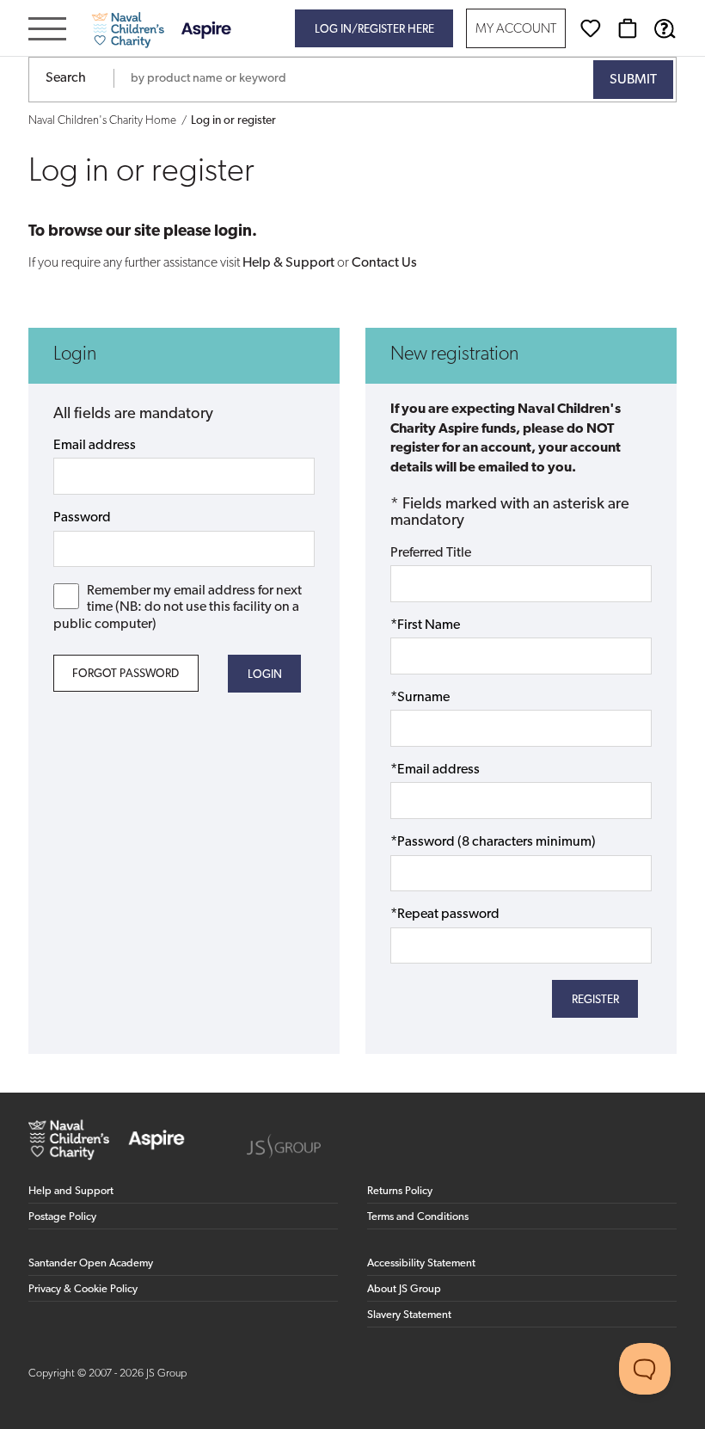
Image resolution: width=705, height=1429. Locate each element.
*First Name (425, 625)
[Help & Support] (665, 28)
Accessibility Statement (421, 1263)
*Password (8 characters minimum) (493, 842)
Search (66, 78)
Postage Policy (62, 1217)
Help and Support (70, 1191)
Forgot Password (125, 674)
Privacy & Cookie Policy (83, 1289)
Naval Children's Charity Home (102, 120)
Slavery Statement (409, 1315)
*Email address (435, 770)
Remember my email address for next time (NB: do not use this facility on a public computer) (178, 607)
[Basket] (628, 28)
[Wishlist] (591, 28)
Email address (94, 446)
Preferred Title (430, 553)
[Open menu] (47, 30)
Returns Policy (399, 1191)
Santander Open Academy (90, 1263)
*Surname (420, 698)
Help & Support (288, 263)
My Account (515, 29)
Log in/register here (374, 29)
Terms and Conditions (418, 1217)
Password (82, 518)
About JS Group (404, 1289)
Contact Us (384, 263)
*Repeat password (445, 914)
